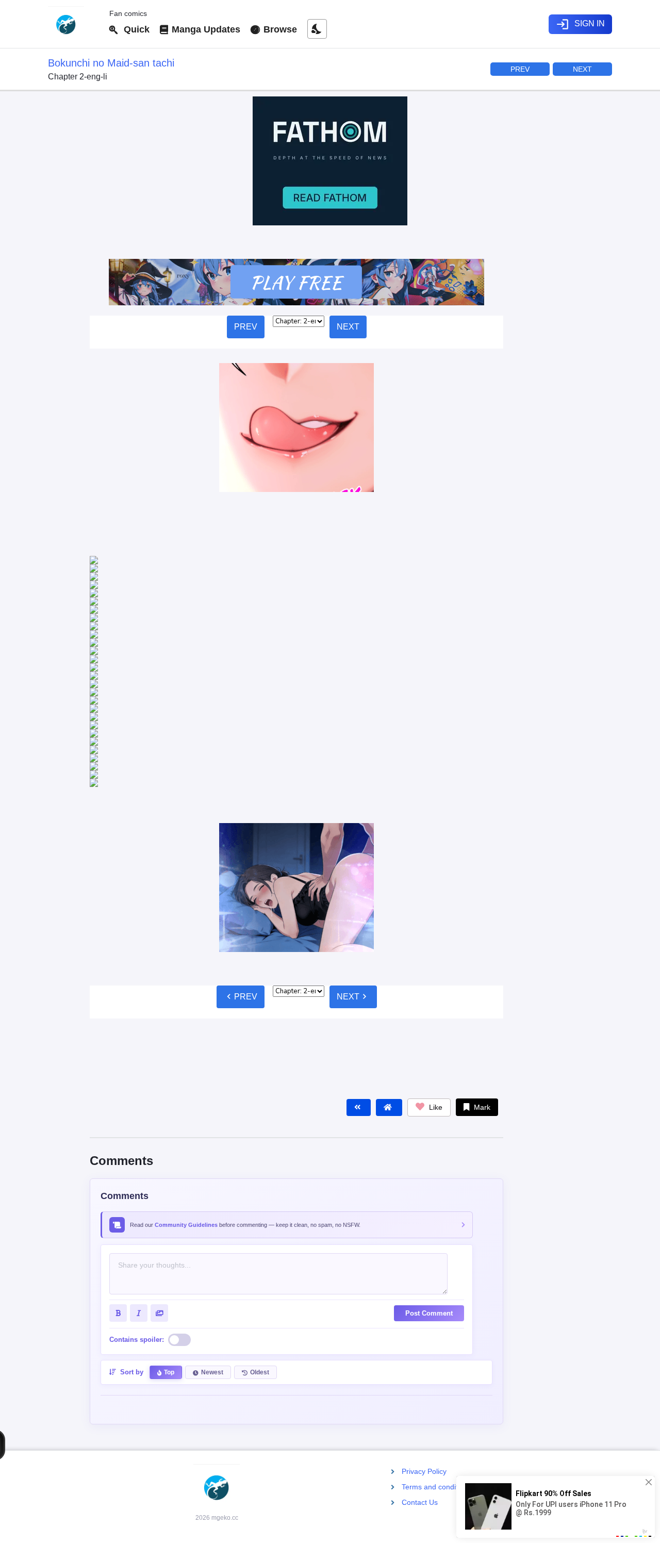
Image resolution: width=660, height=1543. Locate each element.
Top (169, 1207)
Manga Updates (204, 29)
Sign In (580, 24)
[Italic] (138, 1148)
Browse (279, 29)
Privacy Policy (424, 1471)
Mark (481, 942)
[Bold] (118, 1148)
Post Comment (429, 1148)
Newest (212, 1207)
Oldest (259, 1207)
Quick (134, 29)
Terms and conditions (436, 1487)
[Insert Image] (159, 1148)
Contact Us (420, 1502)
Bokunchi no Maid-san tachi (111, 63)
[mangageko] (74, 24)
